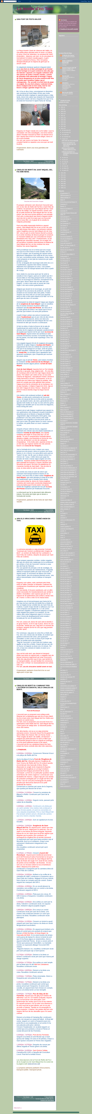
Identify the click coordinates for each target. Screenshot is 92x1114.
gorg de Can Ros (64, 674)
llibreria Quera (63, 707)
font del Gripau (64, 636)
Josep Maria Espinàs (65, 385)
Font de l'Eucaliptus (65, 302)
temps (62, 764)
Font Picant (63, 263)
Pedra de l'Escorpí (65, 430)
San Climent (63, 445)
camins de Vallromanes (66, 520)
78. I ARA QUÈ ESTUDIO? (68, 56)
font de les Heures (65, 629)
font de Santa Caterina (66, 603)
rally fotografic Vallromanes (67, 749)
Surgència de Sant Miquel (47, 1100)
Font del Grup (63, 341)
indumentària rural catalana (67, 685)
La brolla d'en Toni (35, 8)
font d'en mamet (64, 570)
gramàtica (62, 679)
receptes (62, 751)
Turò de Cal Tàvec (65, 489)
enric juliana (63, 550)
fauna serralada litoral (65, 559)
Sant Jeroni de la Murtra (66, 456)
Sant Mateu (63, 461)
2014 (62, 175)
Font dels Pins (64, 372)
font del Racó (63, 638)
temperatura (63, 762)
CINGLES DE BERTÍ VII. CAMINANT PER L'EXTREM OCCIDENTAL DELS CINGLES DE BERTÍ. (35, 687)
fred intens (63, 670)
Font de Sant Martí (65, 291)
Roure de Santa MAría (66, 439)
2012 (62, 179)
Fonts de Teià (63, 376)
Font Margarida (64, 260)
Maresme (62, 392)
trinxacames (63, 770)
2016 (62, 128)
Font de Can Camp (65, 271)
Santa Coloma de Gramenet (67, 470)
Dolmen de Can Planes (66, 249)
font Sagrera (63, 566)
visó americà (63, 782)
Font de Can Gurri (65, 276)
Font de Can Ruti (64, 285)
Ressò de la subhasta (67, 94)
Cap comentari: (50, 161)
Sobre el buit (65, 63)
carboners (62, 524)
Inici (35, 1104)
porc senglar (63, 744)
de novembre (65, 132)
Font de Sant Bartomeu (66, 289)
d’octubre (64, 134)
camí (61, 522)
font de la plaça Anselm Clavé (46, 162)
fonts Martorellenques (66, 651)
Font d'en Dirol (64, 267)
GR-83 (62, 378)
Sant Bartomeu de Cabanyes (67, 448)
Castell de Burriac (65, 232)
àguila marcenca (64, 786)
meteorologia (63, 722)
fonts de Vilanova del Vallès (67, 664)
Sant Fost (62, 452)
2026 (62, 107)
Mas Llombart (63, 398)
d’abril (63, 164)
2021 (62, 118)
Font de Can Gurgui (65, 274)
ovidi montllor (63, 738)
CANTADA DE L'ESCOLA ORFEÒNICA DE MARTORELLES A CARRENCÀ (68, 86)
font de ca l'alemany (65, 605)
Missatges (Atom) (26, 1108)
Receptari (62, 434)
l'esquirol (62, 696)
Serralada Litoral (64, 482)
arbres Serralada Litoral (66, 504)
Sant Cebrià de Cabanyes (67, 450)
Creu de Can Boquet (65, 238)
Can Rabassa (63, 230)
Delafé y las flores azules (66, 245)
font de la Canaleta (65, 616)
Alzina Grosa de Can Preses (67, 202)
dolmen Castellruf (64, 544)
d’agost (64, 138)
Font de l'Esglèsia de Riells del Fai (44, 1098)
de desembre (65, 130)
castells (62, 530)
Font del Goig (63, 339)
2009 (62, 185)
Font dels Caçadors (65, 370)
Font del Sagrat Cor (65, 357)
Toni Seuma (64, 20)
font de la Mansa (64, 623)
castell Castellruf (64, 526)
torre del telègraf (64, 766)
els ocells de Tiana (65, 548)
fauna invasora (64, 557)
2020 (62, 120)
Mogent (62, 403)
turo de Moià (63, 779)
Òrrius (61, 784)
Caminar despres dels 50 (69, 67)
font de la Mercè (64, 625)
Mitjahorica (63, 400)
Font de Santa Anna (65, 293)
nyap (61, 733)
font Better (63, 563)
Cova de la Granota (65, 236)
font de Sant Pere (64, 601)
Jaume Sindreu (64, 383)
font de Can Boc (64, 574)
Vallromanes (63, 495)
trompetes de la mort (65, 775)
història (62, 683)
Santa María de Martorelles (67, 472)
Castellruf (62, 234)
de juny (64, 159)
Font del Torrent (64, 363)
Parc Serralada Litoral (66, 416)
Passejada (63, 420)
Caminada (62, 210)
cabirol (62, 515)
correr (61, 537)
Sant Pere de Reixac (65, 465)
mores (62, 729)
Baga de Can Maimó (65, 208)
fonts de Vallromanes (65, 662)
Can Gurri (62, 227)
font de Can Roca (64, 588)
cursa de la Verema (65, 542)
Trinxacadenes (64, 487)
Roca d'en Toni (64, 437)
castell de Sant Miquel (66, 528)
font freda (62, 645)
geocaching (63, 672)
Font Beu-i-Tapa (64, 258)
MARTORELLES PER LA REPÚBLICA (68, 78)
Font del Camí (64, 330)
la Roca (62, 699)
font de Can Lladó (64, 581)
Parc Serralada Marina (66, 418)
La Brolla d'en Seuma (68, 55)
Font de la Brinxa (64, 309)
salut (61, 757)
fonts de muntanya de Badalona (68, 666)
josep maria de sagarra (66, 692)
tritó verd (62, 773)
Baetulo (62, 206)
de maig (64, 161)
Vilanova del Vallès (65, 500)
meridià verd (63, 720)
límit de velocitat (64, 716)
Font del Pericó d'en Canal (67, 350)
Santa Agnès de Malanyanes (67, 467)
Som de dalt (65, 76)
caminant (62, 517)
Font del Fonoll (64, 337)
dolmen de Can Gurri (65, 546)
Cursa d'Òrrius (64, 241)
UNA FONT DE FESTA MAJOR (29, 19)
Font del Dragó (64, 332)
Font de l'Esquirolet (65, 300)
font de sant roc (64, 632)
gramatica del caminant (66, 677)
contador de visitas (64, 102)
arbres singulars (64, 509)
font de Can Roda (64, 590)
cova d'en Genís (64, 539)
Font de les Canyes (65, 319)
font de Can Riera (64, 583)
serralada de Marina (65, 760)
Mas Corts (63, 396)
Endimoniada (63, 256)
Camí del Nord (64, 216)
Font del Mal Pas (64, 345)
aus (61, 511)
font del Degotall (64, 634)
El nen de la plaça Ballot (66, 254)
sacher (62, 755)
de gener (64, 170)
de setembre (65, 136)
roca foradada (63, 753)
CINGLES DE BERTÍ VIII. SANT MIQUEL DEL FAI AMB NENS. (69, 144)
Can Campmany (64, 223)
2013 (62, 177)
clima (61, 535)
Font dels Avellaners (65, 367)
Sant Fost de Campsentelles (67, 454)
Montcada (62, 405)
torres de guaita (64, 768)
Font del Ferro (64, 334)
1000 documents (64, 195)
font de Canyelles (64, 592)
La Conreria (63, 387)
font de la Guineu (64, 621)
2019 (62, 122)
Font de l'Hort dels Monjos (67, 304)
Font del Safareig (64, 354)
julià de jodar (63, 694)
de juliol (64, 157)
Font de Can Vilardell (65, 287)
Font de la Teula (64, 317)
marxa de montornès (65, 718)
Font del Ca (63, 328)
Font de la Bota (64, 307)
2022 (62, 115)
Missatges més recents (20, 1104)
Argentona (63, 204)
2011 (62, 181)
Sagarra (62, 443)
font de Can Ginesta (65, 577)
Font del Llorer (64, 343)
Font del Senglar (64, 361)
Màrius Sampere (64, 407)
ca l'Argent (63, 513)
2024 (62, 111)
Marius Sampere (64, 394)
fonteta (62, 647)
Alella (61, 199)
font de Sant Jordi (65, 596)
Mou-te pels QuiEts (67, 92)
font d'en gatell (64, 568)
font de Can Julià (64, 579)
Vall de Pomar (64, 493)
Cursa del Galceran (65, 243)
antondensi (65, 83)
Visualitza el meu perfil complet (69, 29)
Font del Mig (63, 348)
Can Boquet (63, 221)
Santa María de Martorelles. (67, 474)
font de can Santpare (65, 607)
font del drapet (64, 643)
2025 (62, 109)
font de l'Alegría (64, 610)
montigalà (62, 727)
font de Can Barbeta (65, 572)
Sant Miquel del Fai (49, 511)
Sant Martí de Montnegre (66, 459)
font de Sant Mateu (65, 599)
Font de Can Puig (64, 282)
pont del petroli (64, 742)
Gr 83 (61, 381)
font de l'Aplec (64, 612)
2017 (62, 126)
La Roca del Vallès (65, 390)
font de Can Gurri (64, 561)
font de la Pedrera (65, 627)
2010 (62, 183)
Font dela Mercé (64, 365)
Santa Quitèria (64, 480)
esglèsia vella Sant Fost (66, 555)
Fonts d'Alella (63, 374)
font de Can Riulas (65, 586)
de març (64, 166)
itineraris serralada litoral (66, 690)
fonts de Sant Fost (65, 656)
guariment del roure (65, 681)
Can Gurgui (63, 225)
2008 (62, 187)
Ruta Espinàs (63, 441)
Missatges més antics (49, 1104)
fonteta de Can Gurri (65, 649)
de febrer (64, 168)
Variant (62, 497)
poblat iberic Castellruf (66, 740)
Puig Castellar (64, 432)
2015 (62, 173)
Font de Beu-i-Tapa (65, 269)
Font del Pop (63, 352)
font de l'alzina (64, 614)
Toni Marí (62, 484)
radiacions (63, 746)
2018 (62, 124)
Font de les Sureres (65, 326)
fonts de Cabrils (64, 654)
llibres (61, 709)
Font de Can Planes (65, 280)
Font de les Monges (65, 321)
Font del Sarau (64, 359)
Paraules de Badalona (66, 414)
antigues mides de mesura (67, 502)
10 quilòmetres (64, 193)
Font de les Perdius (65, 324)
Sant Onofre (63, 463)
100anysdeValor (64, 197)
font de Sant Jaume (65, 594)
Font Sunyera (63, 265)
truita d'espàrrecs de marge (67, 777)
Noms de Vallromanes (66, 411)
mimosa (62, 724)
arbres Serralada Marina (66, 506)
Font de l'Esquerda (65, 296)
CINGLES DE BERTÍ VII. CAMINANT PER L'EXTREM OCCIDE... (70, 153)
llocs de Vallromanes (65, 711)
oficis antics (63, 735)
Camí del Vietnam (65, 219)
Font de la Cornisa (65, 311)
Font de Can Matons (65, 278)
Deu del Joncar (64, 247)
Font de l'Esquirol (64, 298)
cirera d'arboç (63, 533)
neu (61, 731)
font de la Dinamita (65, 619)
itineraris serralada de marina (67, 688)
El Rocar (62, 252)
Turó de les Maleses (65, 491)
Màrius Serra (63, 409)
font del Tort (63, 640)
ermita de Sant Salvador (66, 553)
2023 (62, 113)
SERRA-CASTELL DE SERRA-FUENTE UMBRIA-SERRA (68, 71)
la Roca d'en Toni (64, 701)
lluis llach (62, 713)
